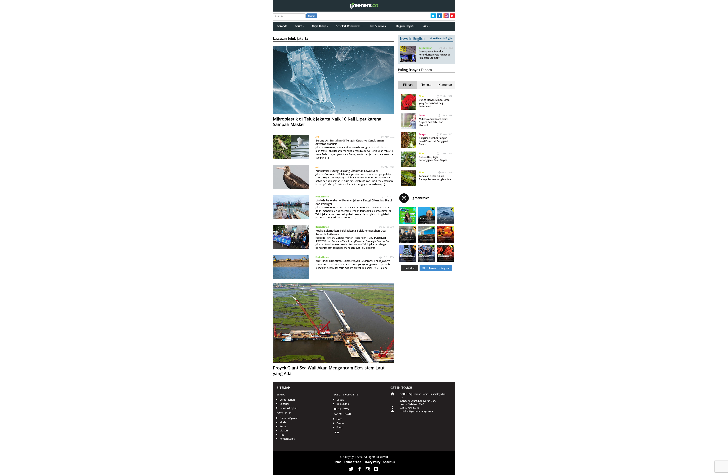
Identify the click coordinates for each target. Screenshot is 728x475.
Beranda (282, 26)
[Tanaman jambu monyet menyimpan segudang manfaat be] (445, 234)
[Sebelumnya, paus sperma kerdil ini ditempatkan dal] (445, 215)
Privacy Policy (372, 462)
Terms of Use (352, 462)
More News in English (441, 38)
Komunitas (343, 403)
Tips (282, 434)
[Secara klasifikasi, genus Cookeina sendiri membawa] (445, 253)
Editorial (284, 403)
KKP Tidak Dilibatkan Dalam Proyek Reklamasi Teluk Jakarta (352, 261)
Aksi (426, 26)
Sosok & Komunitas (348, 26)
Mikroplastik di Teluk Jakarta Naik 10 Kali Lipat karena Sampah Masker (327, 121)
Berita (299, 26)
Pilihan (408, 85)
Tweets (426, 85)
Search (311, 16)
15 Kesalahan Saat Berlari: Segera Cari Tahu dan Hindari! (433, 122)
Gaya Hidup (319, 26)
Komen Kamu (287, 438)
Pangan (422, 134)
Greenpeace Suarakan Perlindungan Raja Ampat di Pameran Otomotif (434, 54)
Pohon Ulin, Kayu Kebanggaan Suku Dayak (433, 158)
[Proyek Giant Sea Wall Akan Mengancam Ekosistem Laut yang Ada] (333, 323)
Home (337, 462)
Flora (421, 96)
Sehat (422, 115)
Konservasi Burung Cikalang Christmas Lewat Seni (346, 171)
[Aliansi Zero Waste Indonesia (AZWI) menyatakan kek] (426, 234)
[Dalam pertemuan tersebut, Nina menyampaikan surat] (407, 234)
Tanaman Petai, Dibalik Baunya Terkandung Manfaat (435, 177)
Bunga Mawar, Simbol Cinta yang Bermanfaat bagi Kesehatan (434, 103)
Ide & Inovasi (378, 26)
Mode (283, 422)
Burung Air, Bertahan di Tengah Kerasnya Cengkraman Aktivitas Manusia (349, 142)
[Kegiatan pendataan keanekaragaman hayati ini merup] (407, 253)
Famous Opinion (289, 418)
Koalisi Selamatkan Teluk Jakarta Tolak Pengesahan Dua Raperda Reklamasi (350, 232)
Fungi (340, 427)
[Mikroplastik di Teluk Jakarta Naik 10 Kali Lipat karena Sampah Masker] (333, 80)
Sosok (340, 399)
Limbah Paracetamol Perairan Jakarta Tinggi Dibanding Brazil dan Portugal (353, 202)
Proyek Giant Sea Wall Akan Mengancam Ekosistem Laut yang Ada (329, 370)
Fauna (340, 423)
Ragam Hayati (405, 26)
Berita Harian (322, 196)
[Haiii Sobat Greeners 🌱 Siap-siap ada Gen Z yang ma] (407, 215)
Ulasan (284, 430)
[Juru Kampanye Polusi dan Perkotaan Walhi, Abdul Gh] (426, 215)
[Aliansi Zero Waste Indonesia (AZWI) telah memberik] (426, 253)
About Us (389, 462)
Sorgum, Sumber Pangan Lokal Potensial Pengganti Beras (433, 141)
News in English (288, 408)
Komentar (445, 85)
